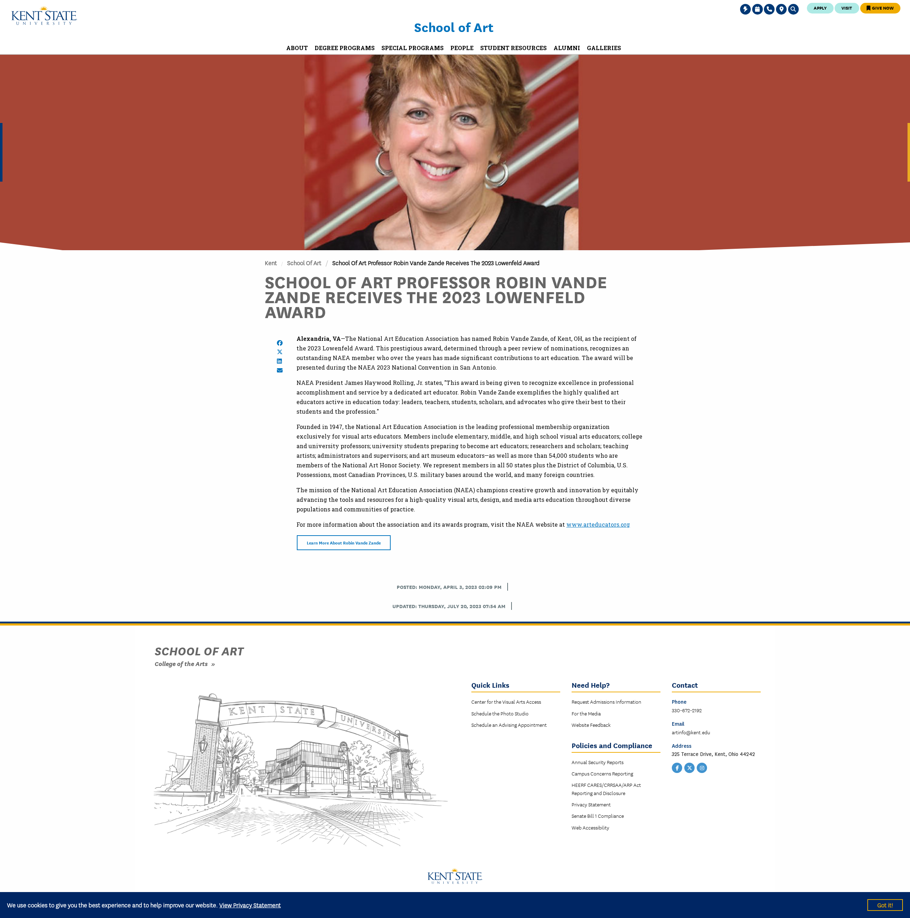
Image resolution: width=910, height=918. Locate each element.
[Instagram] (702, 767)
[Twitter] (689, 767)
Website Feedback (591, 725)
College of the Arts (181, 663)
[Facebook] (677, 767)
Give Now (882, 7)
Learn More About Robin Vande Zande (344, 542)
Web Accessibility (590, 827)
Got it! (885, 904)
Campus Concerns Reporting (602, 773)
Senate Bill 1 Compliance (598, 816)
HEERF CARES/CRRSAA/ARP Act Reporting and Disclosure (606, 788)
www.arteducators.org (598, 524)
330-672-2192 (687, 710)
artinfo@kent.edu (691, 732)
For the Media (586, 713)
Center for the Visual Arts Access (506, 701)
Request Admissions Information (606, 701)
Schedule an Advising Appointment (509, 725)
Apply (820, 7)
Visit (846, 7)
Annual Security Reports (597, 762)
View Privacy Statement (250, 904)
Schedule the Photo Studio (500, 713)
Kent (271, 262)
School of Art (453, 26)
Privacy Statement (591, 804)
